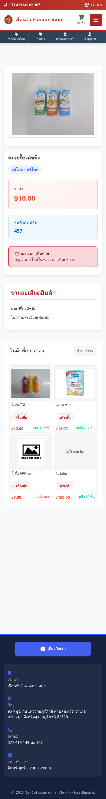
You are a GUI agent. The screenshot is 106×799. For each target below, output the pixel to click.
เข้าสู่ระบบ (90, 39)
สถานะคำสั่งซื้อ (65, 39)
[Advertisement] (53, 570)
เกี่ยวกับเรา (57, 648)
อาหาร (41, 39)
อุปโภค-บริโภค (16, 39)
